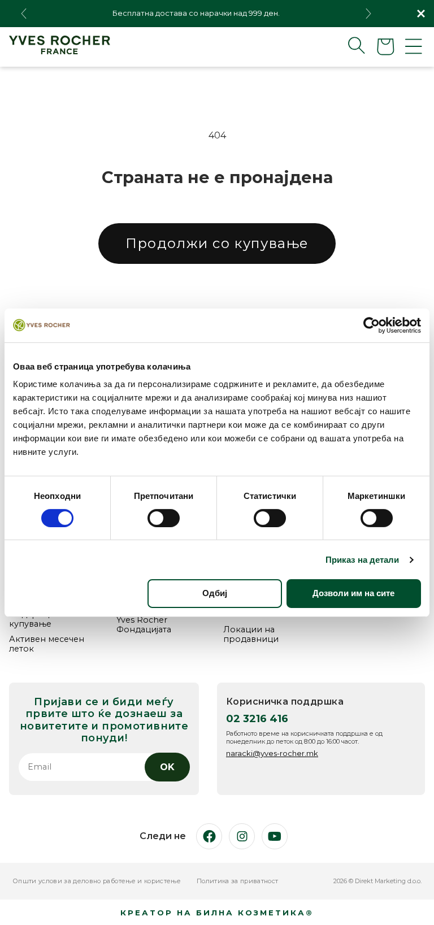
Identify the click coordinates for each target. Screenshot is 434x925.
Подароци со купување (38, 619)
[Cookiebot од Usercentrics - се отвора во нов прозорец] (371, 324)
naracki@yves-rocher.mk (272, 753)
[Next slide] (368, 13)
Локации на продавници (251, 634)
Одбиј (214, 593)
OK (167, 767)
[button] (347, 45)
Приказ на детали (363, 559)
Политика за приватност (237, 881)
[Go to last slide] (23, 13)
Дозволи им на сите (353, 593)
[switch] (163, 518)
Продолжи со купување (217, 243)
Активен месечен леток (46, 644)
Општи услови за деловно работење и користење (96, 881)
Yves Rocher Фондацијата (143, 625)
